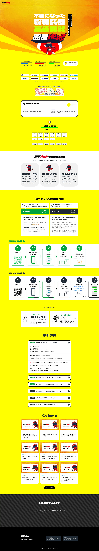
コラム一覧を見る (49, 487)
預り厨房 (63, 211)
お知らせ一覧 (73, 104)
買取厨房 (34, 211)
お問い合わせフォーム (65, 317)
